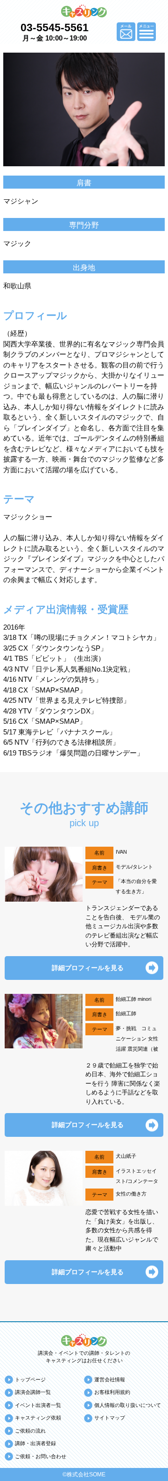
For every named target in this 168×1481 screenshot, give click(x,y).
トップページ (30, 1379)
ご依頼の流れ (30, 1430)
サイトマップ (109, 1417)
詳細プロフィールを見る (88, 967)
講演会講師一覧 (33, 1392)
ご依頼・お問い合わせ (40, 1456)
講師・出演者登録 (35, 1443)
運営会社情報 (109, 1379)
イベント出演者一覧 (38, 1405)
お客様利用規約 (112, 1392)
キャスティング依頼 (38, 1417)
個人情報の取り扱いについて (127, 1405)
